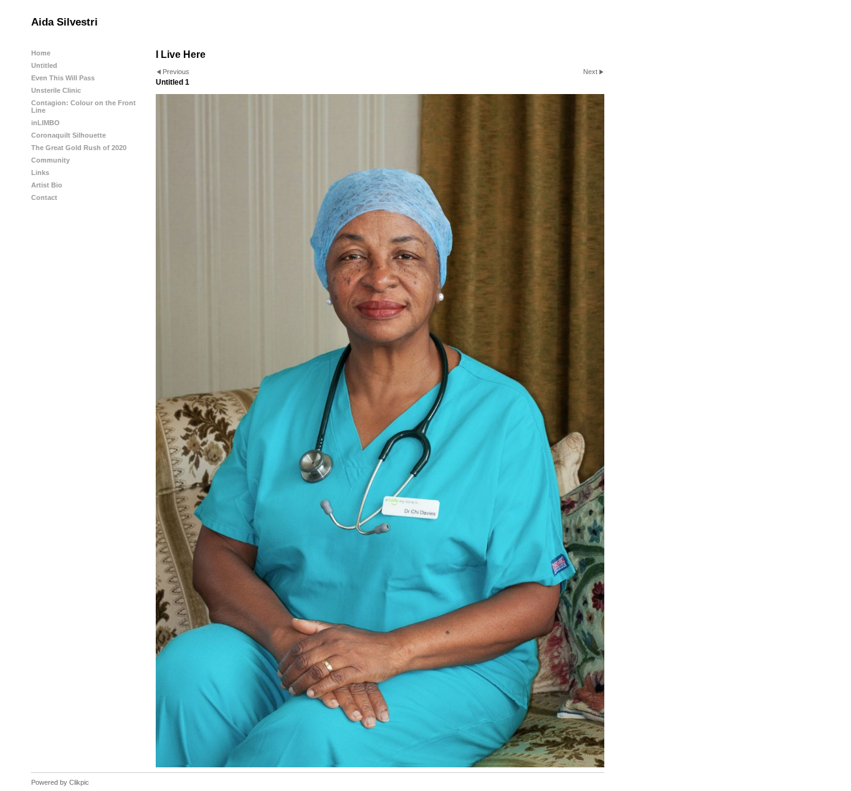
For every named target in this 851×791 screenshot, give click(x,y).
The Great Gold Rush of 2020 (78, 147)
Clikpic (79, 782)
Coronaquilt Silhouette (68, 135)
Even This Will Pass (63, 78)
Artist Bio (46, 185)
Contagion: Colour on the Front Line (83, 106)
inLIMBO (45, 122)
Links (40, 172)
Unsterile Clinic (56, 90)
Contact (44, 197)
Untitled (44, 65)
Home (40, 53)
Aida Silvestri (64, 22)
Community (50, 160)
